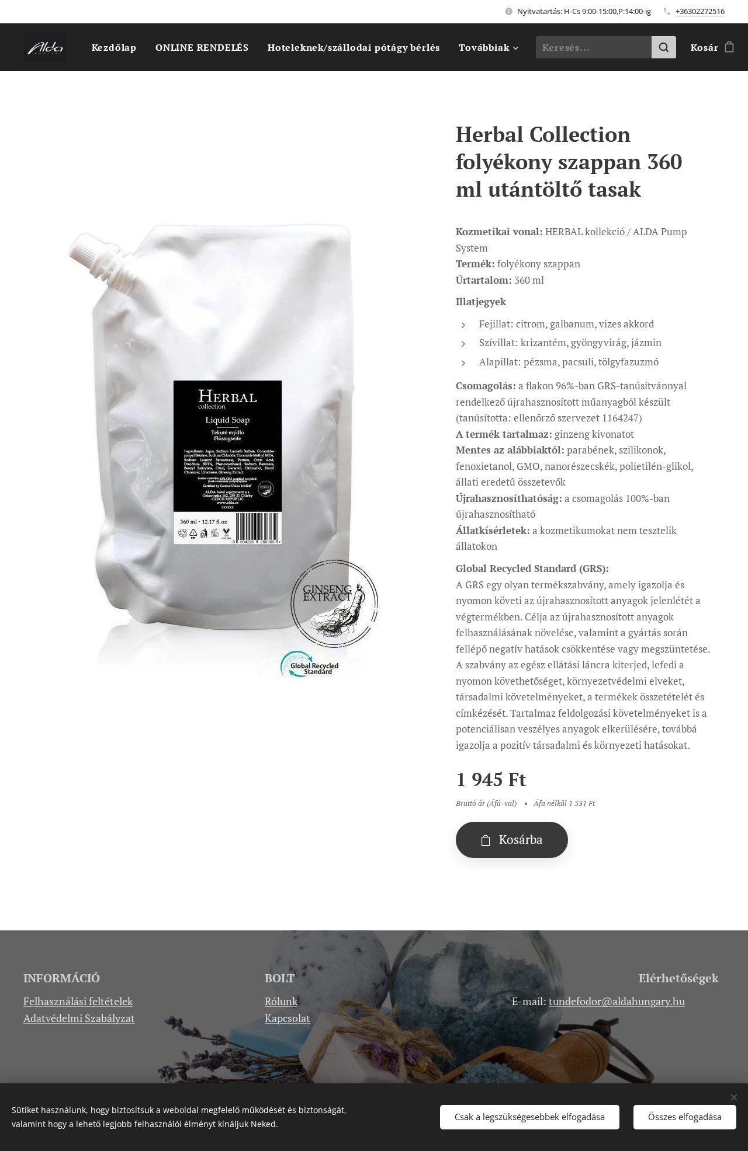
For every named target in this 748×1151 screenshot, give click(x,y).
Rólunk (281, 1001)
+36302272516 (700, 11)
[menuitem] (117, 47)
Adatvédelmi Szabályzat (79, 1018)
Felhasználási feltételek (78, 1001)
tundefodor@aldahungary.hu (617, 1001)
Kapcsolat (287, 1018)
